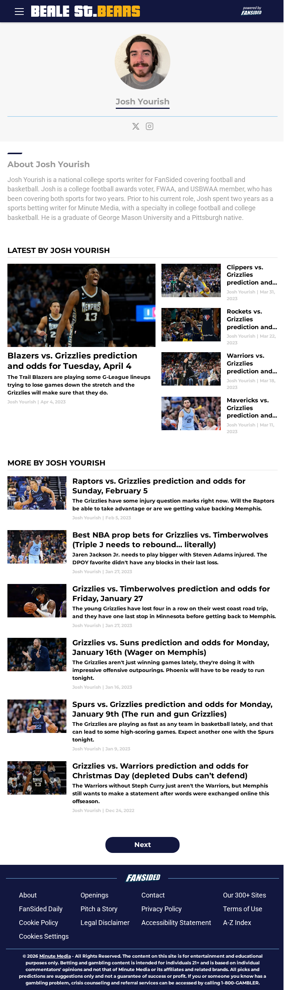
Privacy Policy (161, 909)
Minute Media (55, 956)
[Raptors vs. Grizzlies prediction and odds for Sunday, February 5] (142, 498)
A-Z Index (237, 922)
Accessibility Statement (176, 922)
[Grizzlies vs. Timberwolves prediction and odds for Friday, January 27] (142, 606)
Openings (94, 895)
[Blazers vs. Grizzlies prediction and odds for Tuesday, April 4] (81, 334)
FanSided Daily (41, 909)
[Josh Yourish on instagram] (149, 126)
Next (142, 845)
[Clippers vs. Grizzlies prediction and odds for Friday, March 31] (219, 283)
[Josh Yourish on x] (136, 126)
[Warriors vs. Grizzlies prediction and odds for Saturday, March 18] (219, 371)
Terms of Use (242, 909)
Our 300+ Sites (244, 895)
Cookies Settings (44, 936)
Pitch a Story (99, 909)
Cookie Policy (38, 922)
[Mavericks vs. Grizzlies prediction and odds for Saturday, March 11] (219, 416)
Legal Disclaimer (105, 922)
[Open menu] (19, 11)
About (28, 895)
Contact (153, 895)
